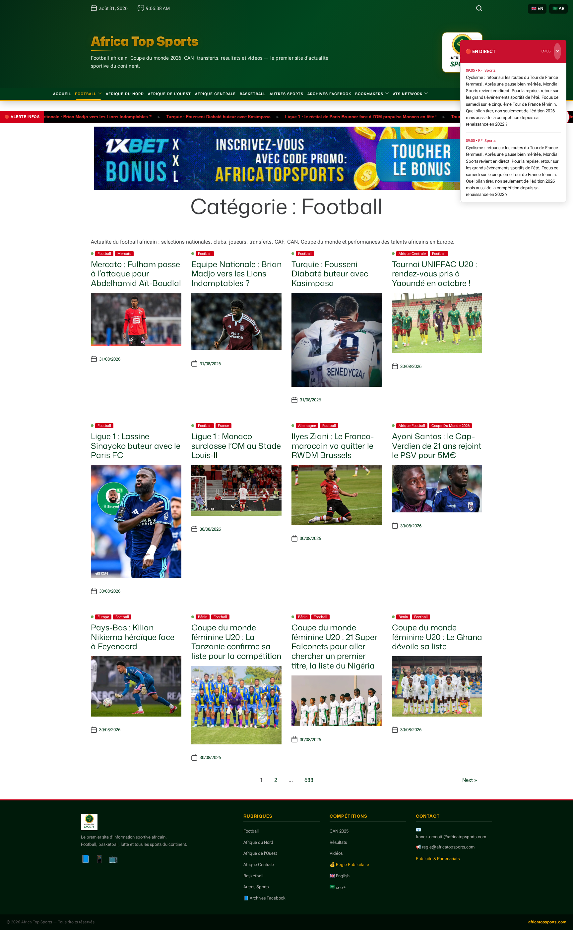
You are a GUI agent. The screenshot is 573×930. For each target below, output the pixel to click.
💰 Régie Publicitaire (349, 864)
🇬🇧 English (340, 875)
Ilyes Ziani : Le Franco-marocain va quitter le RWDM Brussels (332, 446)
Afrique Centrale (215, 94)
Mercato (124, 254)
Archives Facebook (329, 94)
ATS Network (407, 94)
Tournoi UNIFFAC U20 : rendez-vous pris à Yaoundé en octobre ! (434, 274)
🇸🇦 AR (558, 8)
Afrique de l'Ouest (260, 853)
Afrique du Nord (125, 94)
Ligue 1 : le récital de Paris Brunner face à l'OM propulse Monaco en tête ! (339, 116)
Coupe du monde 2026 (450, 426)
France (223, 426)
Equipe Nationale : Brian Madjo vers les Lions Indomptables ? (66, 116)
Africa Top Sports (144, 41)
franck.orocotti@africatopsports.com (451, 836)
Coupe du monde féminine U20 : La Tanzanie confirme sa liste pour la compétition (236, 642)
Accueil (62, 94)
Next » (469, 780)
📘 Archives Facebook (264, 898)
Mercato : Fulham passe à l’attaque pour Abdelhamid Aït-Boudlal (136, 274)
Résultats (338, 842)
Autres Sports (286, 94)
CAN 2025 (339, 831)
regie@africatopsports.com (448, 846)
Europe (103, 617)
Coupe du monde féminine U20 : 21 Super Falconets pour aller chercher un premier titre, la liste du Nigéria (334, 646)
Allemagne (307, 426)
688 (308, 780)
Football (85, 94)
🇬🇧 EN (537, 8)
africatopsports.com (547, 922)
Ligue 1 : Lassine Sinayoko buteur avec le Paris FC (135, 446)
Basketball (253, 94)
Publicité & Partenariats (438, 858)
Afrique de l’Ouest (169, 94)
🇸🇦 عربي (338, 886)
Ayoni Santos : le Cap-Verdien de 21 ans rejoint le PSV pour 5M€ (436, 446)
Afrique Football (412, 426)
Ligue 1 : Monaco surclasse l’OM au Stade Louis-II (236, 446)
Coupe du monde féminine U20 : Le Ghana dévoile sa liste (437, 637)
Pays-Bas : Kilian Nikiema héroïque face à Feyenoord (132, 637)
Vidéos (336, 853)
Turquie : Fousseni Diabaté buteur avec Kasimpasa (197, 116)
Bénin (202, 617)
